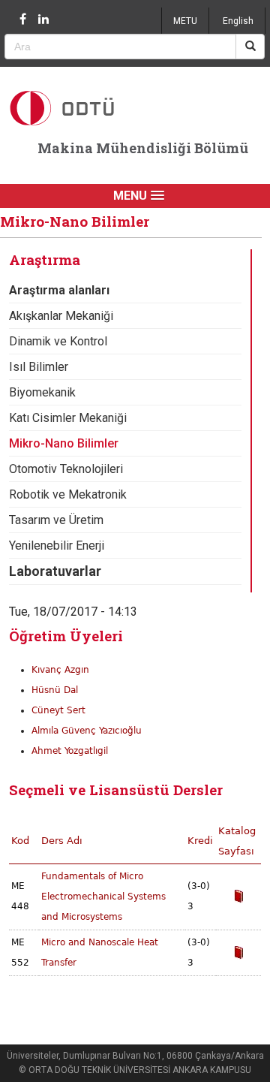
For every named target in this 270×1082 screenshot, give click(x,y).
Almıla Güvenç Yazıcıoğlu (87, 730)
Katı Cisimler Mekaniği (68, 418)
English (238, 21)
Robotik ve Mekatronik (68, 494)
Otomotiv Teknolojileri (66, 469)
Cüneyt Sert (59, 710)
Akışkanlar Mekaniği (61, 316)
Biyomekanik (42, 392)
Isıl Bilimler (38, 367)
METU (185, 21)
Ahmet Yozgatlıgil (70, 751)
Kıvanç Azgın (60, 670)
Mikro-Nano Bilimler (63, 443)
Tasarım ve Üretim (56, 520)
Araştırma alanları (59, 290)
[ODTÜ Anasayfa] (83, 108)
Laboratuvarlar (55, 571)
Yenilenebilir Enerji (56, 545)
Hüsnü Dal (55, 690)
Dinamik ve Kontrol (58, 341)
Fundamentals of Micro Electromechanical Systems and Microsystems (103, 896)
